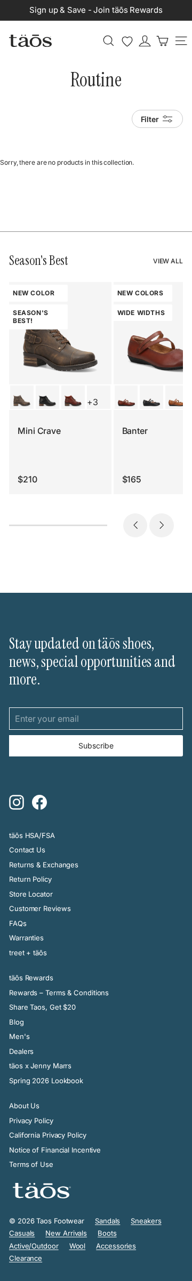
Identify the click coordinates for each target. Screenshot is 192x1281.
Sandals (107, 1220)
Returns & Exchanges (43, 864)
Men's (19, 1036)
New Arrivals (66, 1233)
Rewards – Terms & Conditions (59, 992)
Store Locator (31, 894)
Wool (77, 1246)
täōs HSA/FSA (32, 835)
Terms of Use (31, 1164)
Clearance (25, 1258)
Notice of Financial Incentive (55, 1150)
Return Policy (30, 879)
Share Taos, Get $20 (42, 1007)
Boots (107, 1233)
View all (168, 261)
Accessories (116, 1246)
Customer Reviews (39, 908)
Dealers (21, 1051)
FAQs (18, 923)
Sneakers (146, 1220)
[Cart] (162, 41)
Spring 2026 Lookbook (46, 1080)
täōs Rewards (31, 977)
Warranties (26, 937)
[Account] (145, 41)
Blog (16, 1022)
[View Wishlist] (127, 41)
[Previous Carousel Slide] (135, 525)
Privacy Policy (31, 1120)
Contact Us (27, 849)
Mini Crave (39, 430)
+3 (92, 402)
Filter (150, 119)
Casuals (22, 1233)
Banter (135, 430)
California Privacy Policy (47, 1135)
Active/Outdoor (34, 1246)
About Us (24, 1105)
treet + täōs (28, 952)
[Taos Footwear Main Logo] (30, 40)
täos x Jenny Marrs (40, 1065)
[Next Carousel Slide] (161, 525)
